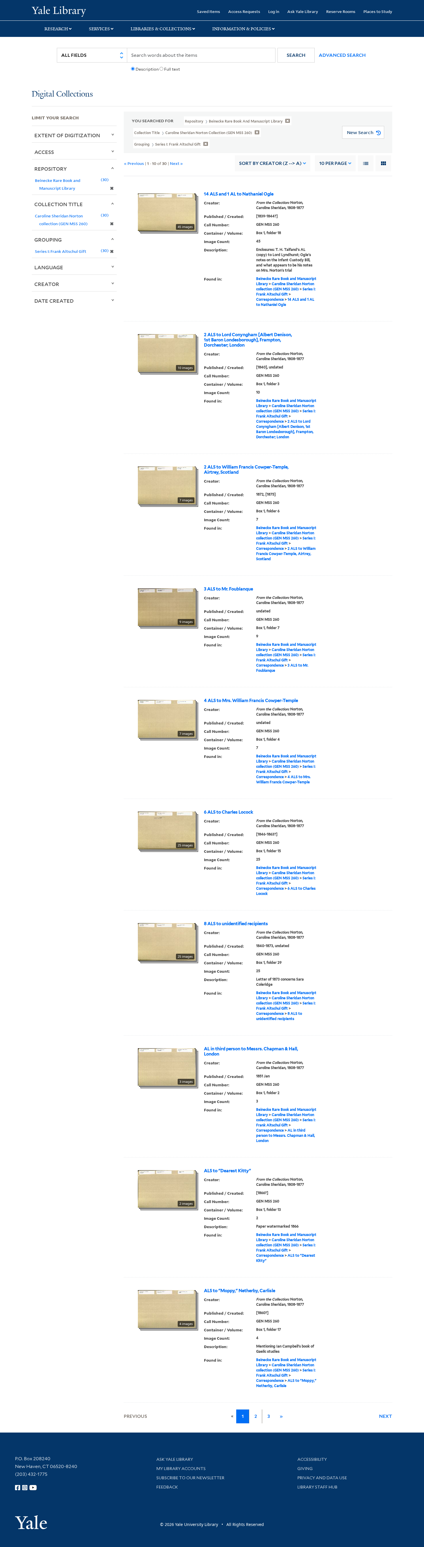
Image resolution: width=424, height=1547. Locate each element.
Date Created (54, 300)
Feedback (167, 1487)
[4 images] (167, 1308)
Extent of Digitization (67, 135)
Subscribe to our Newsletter (190, 1478)
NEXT (385, 1416)
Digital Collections (62, 94)
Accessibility (312, 1459)
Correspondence (270, 299)
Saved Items (208, 11)
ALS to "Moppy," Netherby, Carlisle (239, 1290)
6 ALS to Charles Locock (228, 812)
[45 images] (167, 212)
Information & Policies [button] (241, 29)
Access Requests (244, 11)
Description (147, 69)
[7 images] (167, 485)
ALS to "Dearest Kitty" (227, 1170)
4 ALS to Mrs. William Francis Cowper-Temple (251, 700)
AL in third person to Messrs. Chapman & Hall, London (251, 1051)
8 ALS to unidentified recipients (236, 923)
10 (333, 163)
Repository (50, 168)
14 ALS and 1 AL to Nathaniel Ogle (238, 194)
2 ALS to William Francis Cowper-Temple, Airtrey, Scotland (246, 469)
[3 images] (167, 1067)
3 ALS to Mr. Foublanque (228, 589)
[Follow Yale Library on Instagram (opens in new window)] (24, 1487)
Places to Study (377, 11)
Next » (176, 163)
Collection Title (58, 204)
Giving (305, 1468)
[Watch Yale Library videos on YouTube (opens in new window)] (33, 1487)
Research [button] (56, 29)
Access (44, 151)
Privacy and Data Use (322, 1478)
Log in (273, 11)
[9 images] (167, 607)
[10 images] (167, 352)
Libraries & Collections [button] (161, 29)
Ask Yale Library (302, 11)
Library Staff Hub (317, 1487)
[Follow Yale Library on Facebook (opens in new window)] (17, 1487)
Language (48, 267)
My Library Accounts (181, 1468)
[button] (296, 55)
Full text (172, 69)
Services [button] (99, 29)
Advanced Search (342, 55)
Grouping (48, 239)
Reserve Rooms (340, 11)
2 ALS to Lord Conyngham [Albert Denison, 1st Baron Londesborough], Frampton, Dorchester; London (248, 340)
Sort (270, 163)
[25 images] (167, 830)
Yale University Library (59, 11)
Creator (46, 284)
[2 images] (167, 1188)
